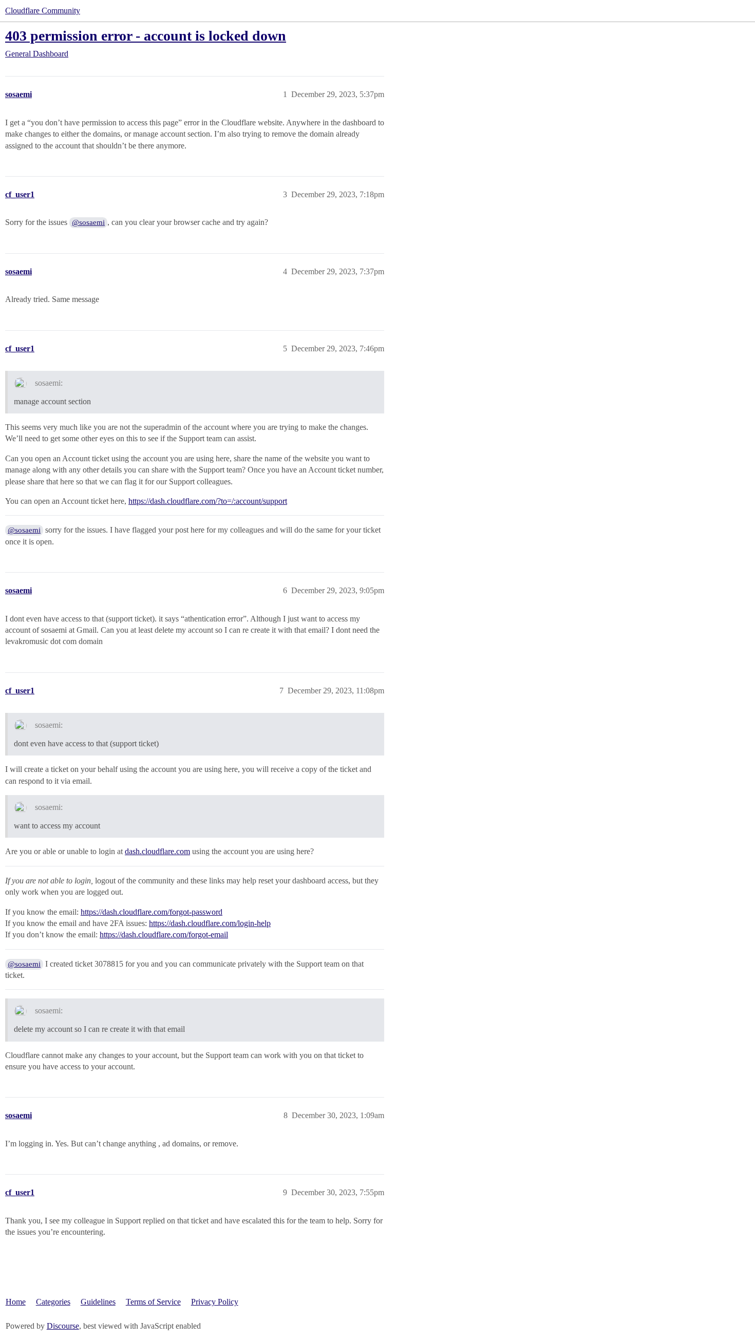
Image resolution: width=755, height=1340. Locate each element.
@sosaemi (88, 222)
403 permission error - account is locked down (145, 36)
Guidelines (98, 1301)
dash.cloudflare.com (157, 851)
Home (16, 1301)
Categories (53, 1301)
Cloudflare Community (42, 10)
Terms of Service (153, 1301)
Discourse (63, 1326)
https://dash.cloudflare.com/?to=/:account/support (207, 501)
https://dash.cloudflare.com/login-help (210, 923)
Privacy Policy (214, 1301)
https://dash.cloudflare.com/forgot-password (151, 912)
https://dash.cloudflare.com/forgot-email (164, 934)
